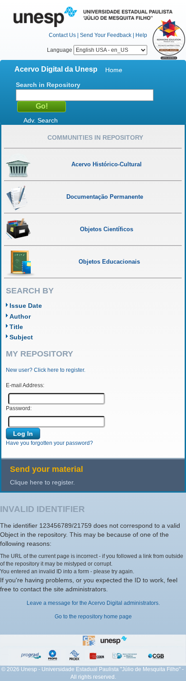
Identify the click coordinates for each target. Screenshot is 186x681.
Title (16, 326)
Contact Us (62, 35)
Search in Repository (48, 84)
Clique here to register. (42, 482)
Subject (21, 337)
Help (141, 35)
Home (113, 69)
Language (60, 50)
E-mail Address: (25, 385)
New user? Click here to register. (45, 370)
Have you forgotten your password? (49, 443)
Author (20, 316)
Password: (19, 408)
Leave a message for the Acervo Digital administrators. (93, 603)
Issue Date (25, 305)
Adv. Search (40, 120)
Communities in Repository (95, 137)
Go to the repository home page (93, 616)
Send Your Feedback (105, 35)
